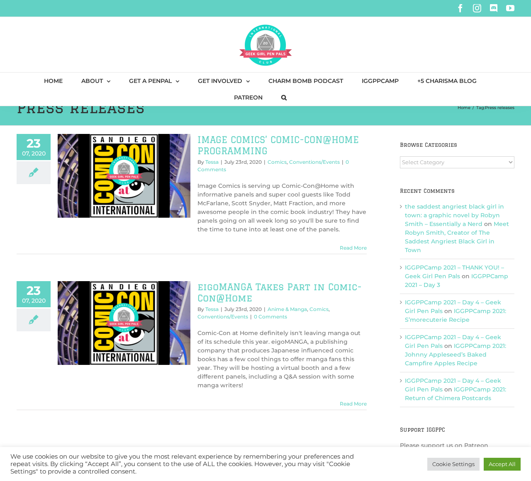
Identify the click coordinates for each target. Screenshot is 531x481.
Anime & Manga (287, 309)
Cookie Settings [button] (453, 464)
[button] (284, 97)
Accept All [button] (502, 464)
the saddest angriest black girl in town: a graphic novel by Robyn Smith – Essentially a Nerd (454, 215)
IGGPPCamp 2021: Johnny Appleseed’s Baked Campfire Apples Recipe (455, 354)
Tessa (212, 162)
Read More (353, 248)
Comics (277, 162)
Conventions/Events (314, 162)
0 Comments (270, 316)
